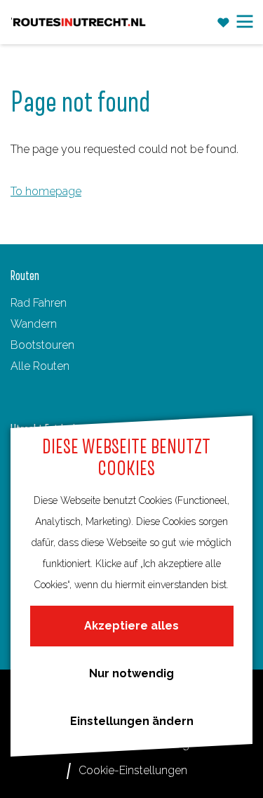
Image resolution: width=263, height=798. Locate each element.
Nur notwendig (131, 673)
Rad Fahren (39, 303)
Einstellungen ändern (132, 721)
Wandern (34, 324)
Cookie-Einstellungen (133, 770)
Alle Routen (40, 366)
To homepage (46, 191)
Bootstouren (42, 345)
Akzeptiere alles (131, 625)
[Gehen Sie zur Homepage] (79, 22)
